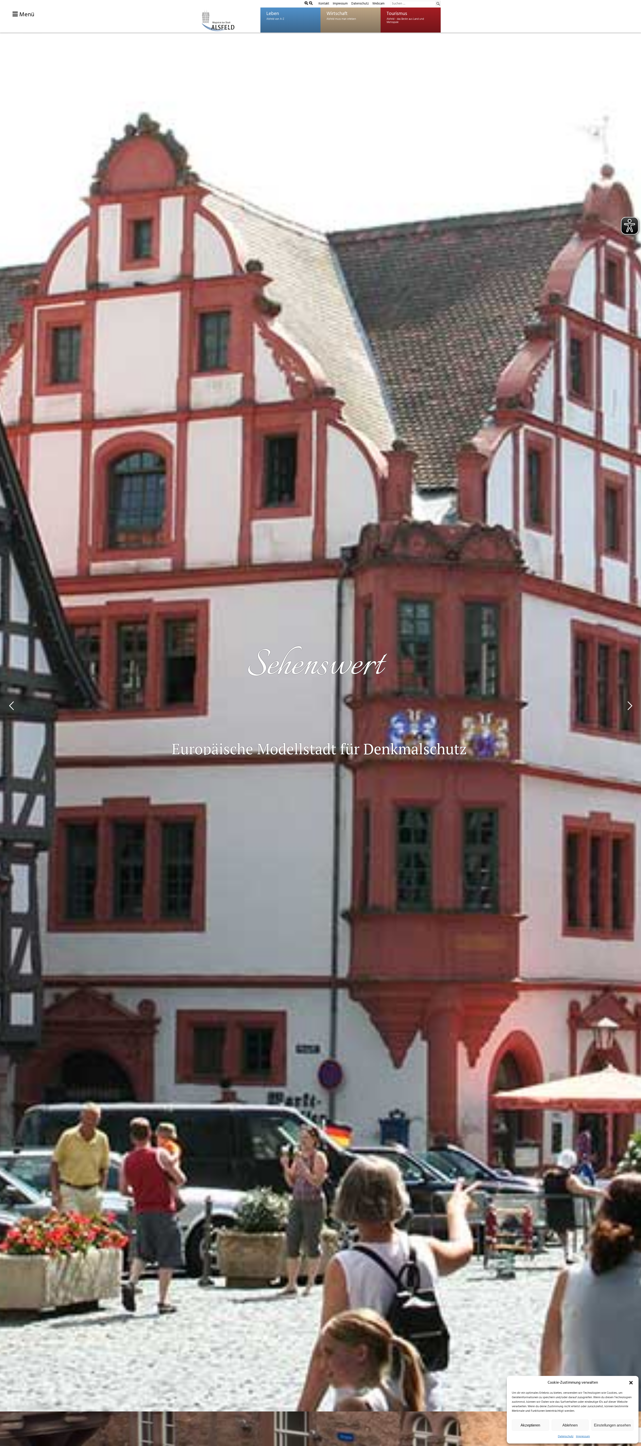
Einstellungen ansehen (612, 1425)
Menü (26, 15)
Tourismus (397, 14)
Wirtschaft (337, 14)
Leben (272, 14)
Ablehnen (570, 1425)
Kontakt (323, 3)
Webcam (378, 3)
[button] (630, 1382)
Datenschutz (565, 1436)
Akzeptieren (530, 1425)
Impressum (583, 1436)
